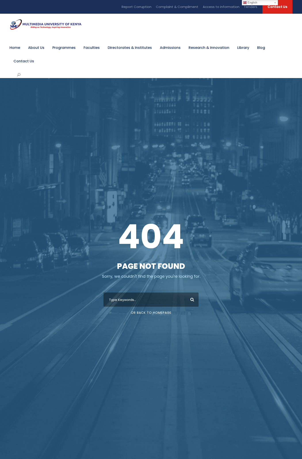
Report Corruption (136, 6)
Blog (261, 47)
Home (15, 47)
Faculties (92, 47)
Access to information (221, 6)
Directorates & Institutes (130, 47)
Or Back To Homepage (151, 312)
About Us (36, 47)
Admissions (170, 47)
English (252, 2)
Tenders (250, 6)
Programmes (64, 47)
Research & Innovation (209, 47)
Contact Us (277, 6)
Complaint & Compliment (177, 6)
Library (243, 47)
